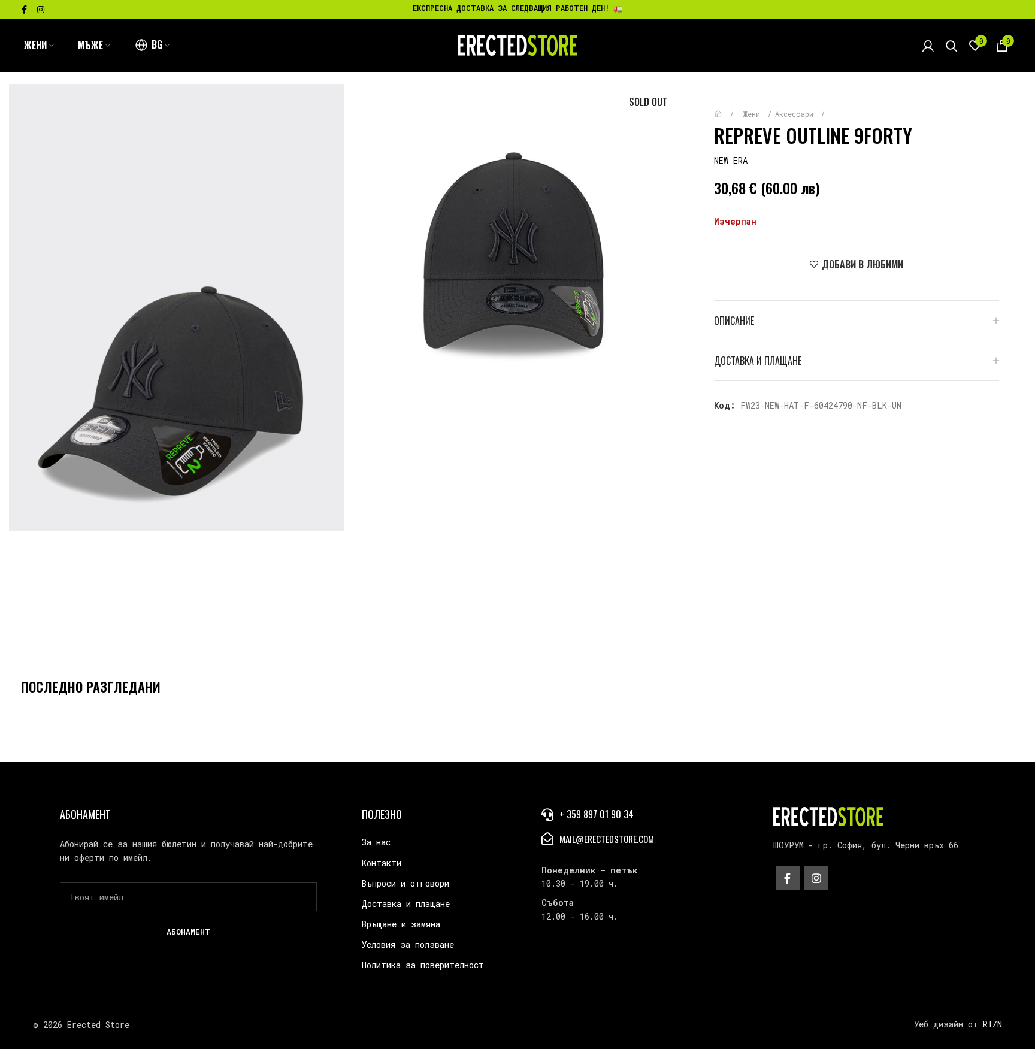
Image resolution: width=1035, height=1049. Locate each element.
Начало (727, 108)
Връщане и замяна (401, 924)
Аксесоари (796, 114)
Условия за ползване (408, 944)
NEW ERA (731, 160)
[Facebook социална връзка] (24, 9)
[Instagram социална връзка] (41, 9)
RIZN (992, 1024)
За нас (376, 842)
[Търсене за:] (951, 46)
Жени (753, 114)
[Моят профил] (928, 46)
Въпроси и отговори (405, 883)
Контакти (381, 863)
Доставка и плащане (406, 903)
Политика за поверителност (423, 965)
